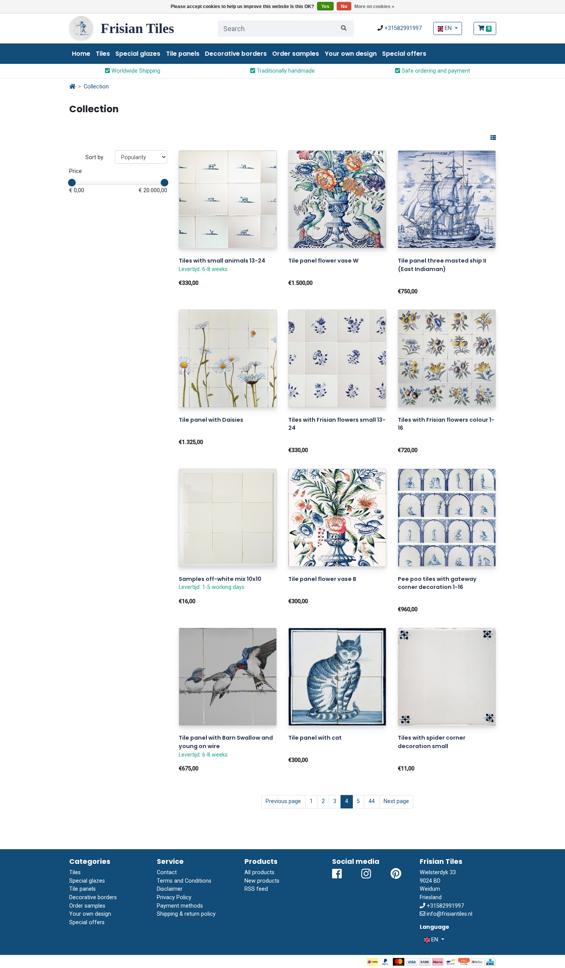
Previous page (283, 801)
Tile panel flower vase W (323, 260)
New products (261, 881)
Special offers (404, 53)
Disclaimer (170, 889)
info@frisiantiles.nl (449, 914)
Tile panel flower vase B (322, 579)
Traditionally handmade (285, 71)
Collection (96, 86)
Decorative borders (236, 53)
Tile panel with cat (315, 738)
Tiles (103, 53)
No (344, 6)
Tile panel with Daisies (211, 420)
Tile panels (182, 53)
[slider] (72, 182)
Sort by (94, 157)
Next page (396, 801)
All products (259, 872)
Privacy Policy (174, 897)
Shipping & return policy (186, 914)
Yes (325, 6)
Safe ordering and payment (435, 71)
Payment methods (180, 906)
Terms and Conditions (184, 881)
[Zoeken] (344, 28)
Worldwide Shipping (135, 71)
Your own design (351, 53)
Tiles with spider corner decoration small (431, 742)
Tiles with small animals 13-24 (222, 260)
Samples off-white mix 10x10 (220, 579)
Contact (167, 872)
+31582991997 (403, 28)
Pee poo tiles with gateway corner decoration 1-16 (437, 583)
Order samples (295, 53)
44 (372, 801)
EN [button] (448, 28)
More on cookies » (374, 6)
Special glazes (137, 53)
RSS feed (256, 889)
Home (81, 53)
